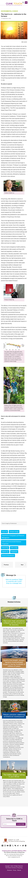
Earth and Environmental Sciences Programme (11, 543)
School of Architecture (8, 555)
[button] (25, 2)
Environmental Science (9, 11)
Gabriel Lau (5, 551)
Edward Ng (5, 548)
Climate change (14, 531)
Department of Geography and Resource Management (13, 537)
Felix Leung (14, 548)
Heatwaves (14, 551)
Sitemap (19, 870)
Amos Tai (4, 531)
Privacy (14, 870)
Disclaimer (9, 870)
